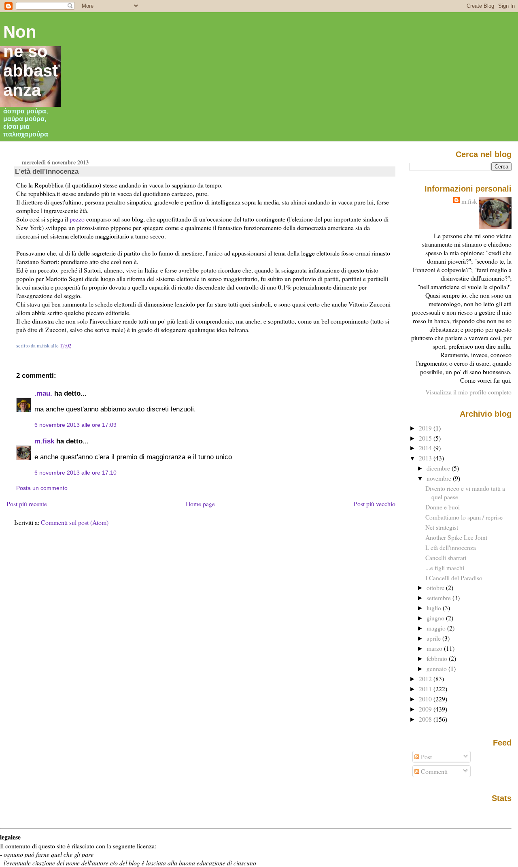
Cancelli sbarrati (445, 557)
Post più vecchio (374, 503)
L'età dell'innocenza (47, 171)
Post (425, 756)
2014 (426, 447)
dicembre (439, 468)
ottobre (436, 587)
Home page (200, 503)
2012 (426, 678)
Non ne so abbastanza (30, 61)
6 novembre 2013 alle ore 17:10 (75, 472)
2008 (426, 719)
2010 (426, 698)
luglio (435, 607)
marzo (435, 648)
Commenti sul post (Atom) (74, 522)
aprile (434, 638)
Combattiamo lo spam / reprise (464, 517)
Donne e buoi (442, 507)
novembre (440, 478)
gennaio (437, 668)
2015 (426, 438)
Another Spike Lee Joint (456, 537)
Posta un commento (42, 488)
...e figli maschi (444, 567)
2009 (426, 709)
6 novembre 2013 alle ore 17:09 (75, 425)
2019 (426, 428)
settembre (439, 597)
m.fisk (44, 441)
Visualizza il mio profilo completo (468, 392)
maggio (437, 628)
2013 (426, 458)
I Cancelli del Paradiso (453, 577)
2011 (426, 688)
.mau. (43, 393)
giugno (436, 618)
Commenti (433, 771)
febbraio (438, 658)
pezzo (77, 219)
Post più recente (26, 503)
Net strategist (441, 527)
